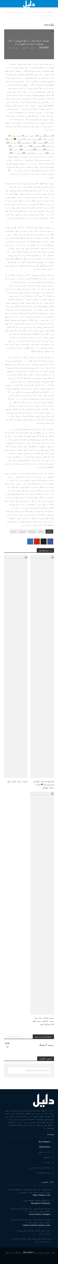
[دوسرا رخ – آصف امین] (16, 666)
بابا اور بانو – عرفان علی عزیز (34, 1230)
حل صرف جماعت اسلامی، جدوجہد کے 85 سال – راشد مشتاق (43, 784)
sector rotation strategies (39, 1214)
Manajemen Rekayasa (40, 1203)
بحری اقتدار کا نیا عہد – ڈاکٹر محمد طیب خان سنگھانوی (43, 1021)
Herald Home (44, 1147)
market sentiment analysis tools (36, 1225)
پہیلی (32, 531)
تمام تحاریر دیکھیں (14, 1036)
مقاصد (47, 1162)
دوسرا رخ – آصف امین (17, 781)
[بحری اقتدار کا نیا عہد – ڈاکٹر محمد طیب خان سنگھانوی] (42, 903)
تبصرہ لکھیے (28, 48)
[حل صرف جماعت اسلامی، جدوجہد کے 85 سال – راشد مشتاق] (42, 666)
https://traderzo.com (41, 1195)
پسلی (41, 531)
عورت (13, 531)
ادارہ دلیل (44, 1152)
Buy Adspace (44, 1142)
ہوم (52, 12)
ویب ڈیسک (13, 48)
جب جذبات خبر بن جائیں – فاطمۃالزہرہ (31, 1238)
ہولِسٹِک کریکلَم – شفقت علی (37, 1200)
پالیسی (46, 1157)
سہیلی (22, 531)
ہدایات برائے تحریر (40, 1167)
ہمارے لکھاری (43, 1172)
